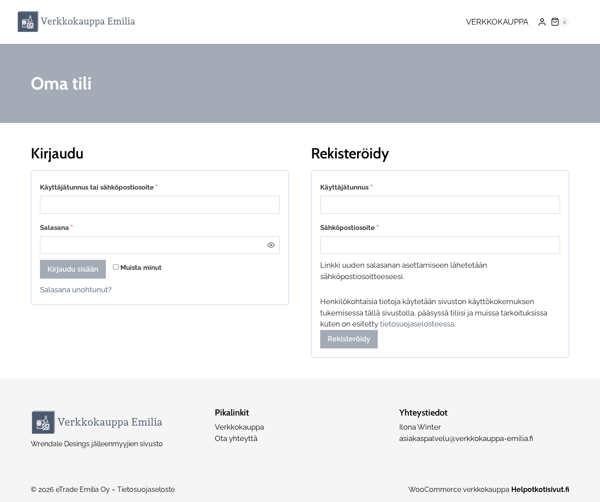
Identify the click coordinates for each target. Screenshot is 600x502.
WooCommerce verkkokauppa (488, 489)
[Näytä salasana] (271, 245)
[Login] (542, 22)
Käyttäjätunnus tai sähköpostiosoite (115, 187)
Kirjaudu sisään (72, 269)
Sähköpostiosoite (365, 227)
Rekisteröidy (349, 339)
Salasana (72, 227)
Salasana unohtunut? (76, 289)
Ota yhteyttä (236, 438)
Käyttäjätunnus (362, 187)
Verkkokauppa (497, 21)
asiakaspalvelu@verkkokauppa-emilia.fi (466, 438)
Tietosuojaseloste (146, 489)
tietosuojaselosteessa (417, 323)
